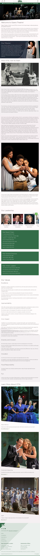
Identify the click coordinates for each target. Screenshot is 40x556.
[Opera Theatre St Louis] (20, 1)
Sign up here (35, 3)
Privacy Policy (4, 540)
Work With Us (3, 537)
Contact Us (3, 539)
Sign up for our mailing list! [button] (13, 530)
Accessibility (3, 535)
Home (2, 533)
